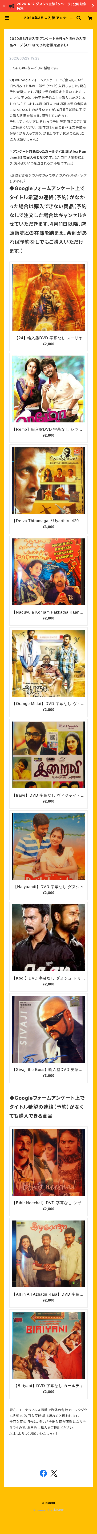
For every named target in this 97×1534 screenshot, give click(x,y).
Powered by (43, 1510)
